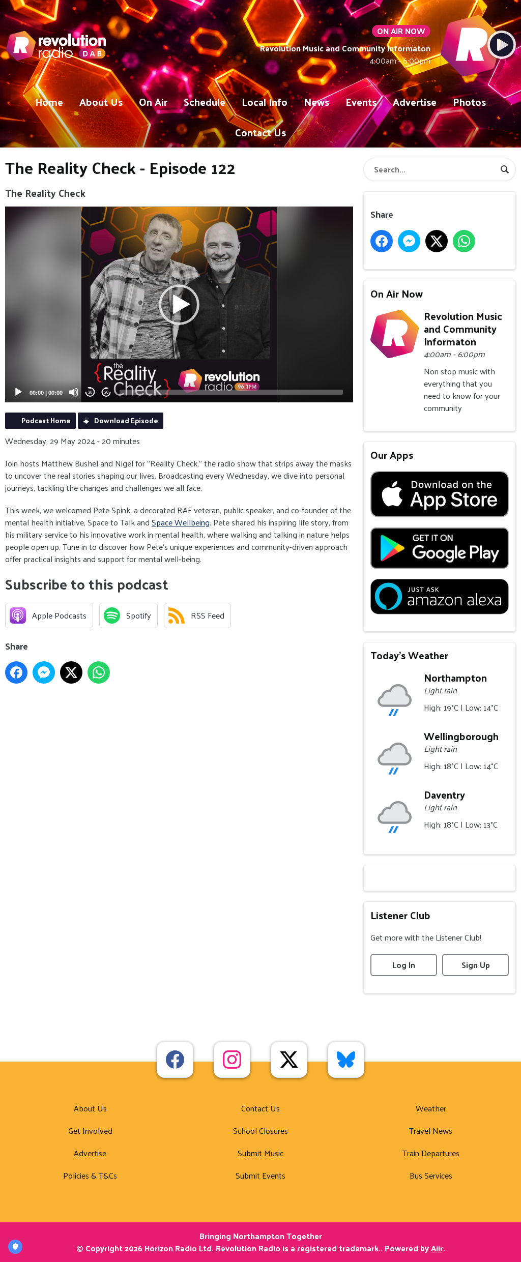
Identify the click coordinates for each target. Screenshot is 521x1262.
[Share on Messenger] (44, 672)
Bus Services (431, 1175)
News (316, 102)
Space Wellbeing (181, 522)
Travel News (430, 1130)
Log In (403, 964)
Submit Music (260, 1153)
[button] (179, 304)
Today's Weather (409, 655)
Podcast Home (46, 420)
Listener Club (400, 915)
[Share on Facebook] (16, 672)
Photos (469, 102)
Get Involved (90, 1130)
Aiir (437, 1248)
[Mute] (74, 392)
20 (90, 392)
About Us (101, 102)
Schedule (204, 102)
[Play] (18, 392)
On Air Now (396, 293)
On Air (153, 102)
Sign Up (475, 964)
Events (361, 102)
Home (49, 102)
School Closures (260, 1130)
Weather (431, 1108)
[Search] (505, 169)
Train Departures (430, 1153)
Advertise (415, 102)
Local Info (264, 102)
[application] (179, 304)
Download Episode (126, 420)
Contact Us (260, 132)
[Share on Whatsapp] (99, 672)
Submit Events (260, 1175)
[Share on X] (71, 672)
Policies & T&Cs (90, 1175)
